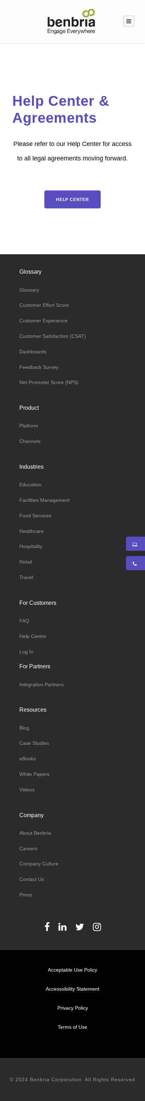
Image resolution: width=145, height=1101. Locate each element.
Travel (26, 577)
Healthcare (31, 531)
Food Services (35, 515)
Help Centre (32, 636)
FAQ (24, 621)
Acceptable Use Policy (72, 970)
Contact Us (31, 879)
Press (25, 895)
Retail (25, 562)
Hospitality (30, 546)
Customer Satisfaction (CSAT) (52, 336)
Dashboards (32, 351)
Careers (28, 848)
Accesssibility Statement (72, 989)
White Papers (34, 774)
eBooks (27, 758)
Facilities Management (44, 500)
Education (30, 484)
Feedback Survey (38, 367)
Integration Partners (41, 684)
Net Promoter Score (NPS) (48, 382)
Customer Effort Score (44, 305)
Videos (26, 789)
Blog (24, 728)
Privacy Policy (72, 1008)
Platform (28, 425)
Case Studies (34, 743)
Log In (26, 652)
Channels (29, 441)
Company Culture (38, 863)
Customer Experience (43, 320)
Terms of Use (72, 1027)
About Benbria (35, 833)
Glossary (29, 290)
